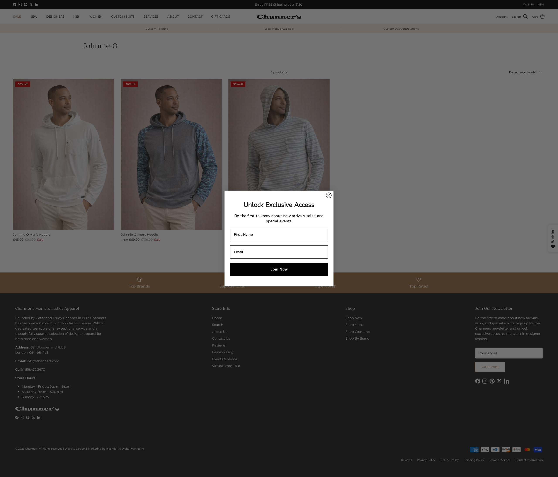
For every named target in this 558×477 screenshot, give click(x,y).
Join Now (279, 269)
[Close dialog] (328, 195)
